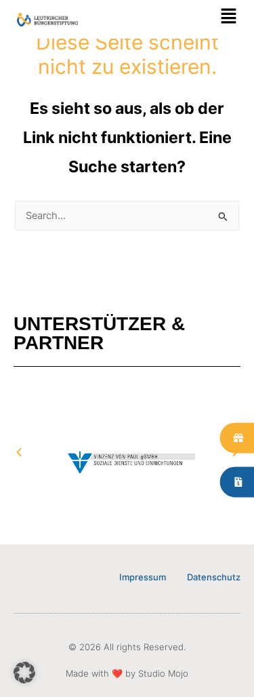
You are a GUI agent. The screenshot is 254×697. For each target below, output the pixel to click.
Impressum (142, 577)
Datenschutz (213, 577)
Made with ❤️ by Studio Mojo (127, 673)
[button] (182, 19)
